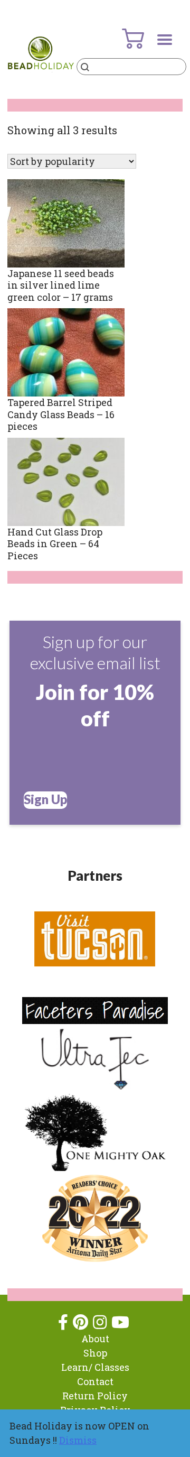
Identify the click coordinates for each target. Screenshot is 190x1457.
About (95, 1338)
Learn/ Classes (95, 1367)
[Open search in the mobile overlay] (131, 66)
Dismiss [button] (78, 1440)
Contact (95, 1381)
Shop (95, 1353)
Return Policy (95, 1395)
